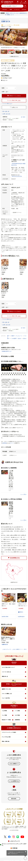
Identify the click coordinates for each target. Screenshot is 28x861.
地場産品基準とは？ (7, 351)
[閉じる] (25, 852)
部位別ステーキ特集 (6, 719)
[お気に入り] (25, 858)
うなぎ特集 (4, 710)
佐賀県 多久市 (5, 644)
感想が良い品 (5, 676)
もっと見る (23, 494)
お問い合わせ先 (6, 113)
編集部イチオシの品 (6, 689)
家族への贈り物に (6, 741)
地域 (11, 9)
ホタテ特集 (17, 715)
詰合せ (24, 338)
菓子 (8, 335)
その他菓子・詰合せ (16, 338)
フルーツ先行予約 (6, 698)
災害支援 (14, 848)
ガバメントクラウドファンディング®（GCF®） (14, 844)
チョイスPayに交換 (6, 736)
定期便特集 (17, 719)
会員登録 (4, 443)
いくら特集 (17, 710)
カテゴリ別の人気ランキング (8, 667)
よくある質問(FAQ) (14, 781)
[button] (25, 6)
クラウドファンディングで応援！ (9, 732)
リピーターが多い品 (6, 671)
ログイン (12, 443)
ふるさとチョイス (15, 841)
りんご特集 (4, 715)
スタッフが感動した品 (7, 693)
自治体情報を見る (15, 557)
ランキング (16, 9)
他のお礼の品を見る (17, 176)
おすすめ (24, 9)
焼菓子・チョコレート (17, 335)
